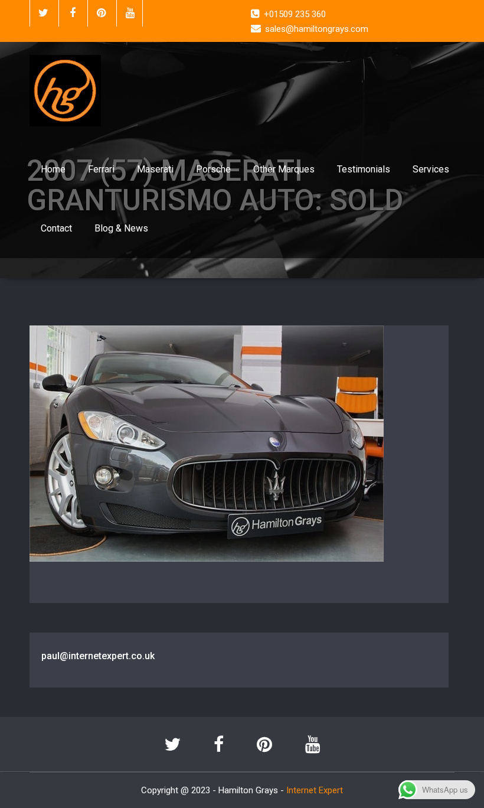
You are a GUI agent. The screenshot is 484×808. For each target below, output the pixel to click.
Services (431, 169)
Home (53, 169)
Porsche (213, 169)
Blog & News (121, 228)
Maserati (155, 169)
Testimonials (363, 169)
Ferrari (101, 169)
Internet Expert (314, 790)
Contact (56, 228)
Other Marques (284, 169)
